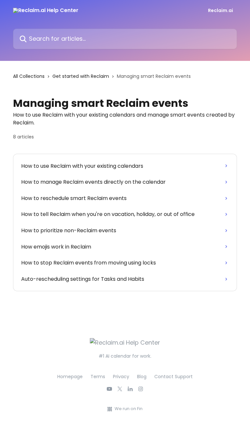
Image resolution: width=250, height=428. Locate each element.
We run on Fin (129, 409)
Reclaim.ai (220, 10)
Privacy (121, 376)
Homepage (70, 376)
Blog (141, 376)
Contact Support (173, 376)
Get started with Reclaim (80, 76)
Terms (97, 376)
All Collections (29, 76)
